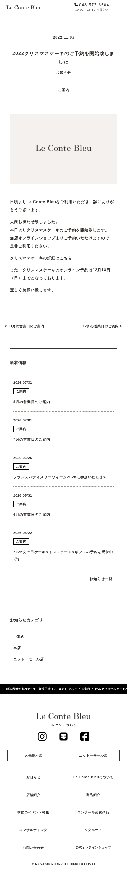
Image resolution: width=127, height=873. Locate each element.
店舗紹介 (33, 795)
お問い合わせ (33, 847)
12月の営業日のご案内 (101, 326)
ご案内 (63, 90)
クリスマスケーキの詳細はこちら (41, 258)
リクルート (93, 830)
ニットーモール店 (28, 659)
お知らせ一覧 (101, 579)
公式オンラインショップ (93, 847)
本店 (17, 648)
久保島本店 (34, 755)
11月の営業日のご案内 (26, 326)
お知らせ (33, 777)
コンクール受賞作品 (93, 812)
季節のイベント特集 (33, 812)
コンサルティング (33, 830)
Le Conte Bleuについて (93, 777)
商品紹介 (93, 795)
